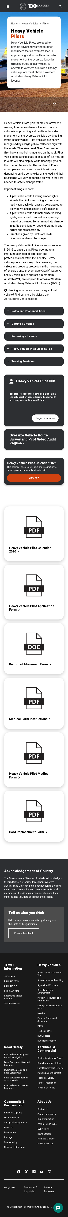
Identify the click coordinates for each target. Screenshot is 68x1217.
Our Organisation (45, 1119)
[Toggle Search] (60, 6)
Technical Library (45, 1077)
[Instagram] (49, 1172)
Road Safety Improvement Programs (16, 1087)
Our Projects (43, 1128)
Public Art (8, 1127)
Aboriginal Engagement (15, 1122)
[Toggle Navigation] (8, 6)
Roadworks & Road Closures (13, 997)
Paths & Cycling (11, 990)
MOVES (41, 1013)
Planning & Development (49, 1073)
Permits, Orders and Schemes (47, 1020)
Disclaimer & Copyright (30, 1189)
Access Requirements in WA (49, 974)
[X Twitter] (26, 1172)
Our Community (11, 1117)
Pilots (40, 1026)
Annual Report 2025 (47, 1124)
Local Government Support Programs (17, 1064)
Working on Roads (46, 1087)
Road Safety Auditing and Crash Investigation (16, 1056)
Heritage (8, 1137)
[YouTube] (41, 1172)
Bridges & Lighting (13, 1112)
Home (14, 24)
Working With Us (45, 1143)
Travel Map (9, 976)
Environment (10, 1132)
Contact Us (42, 1109)
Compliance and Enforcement (45, 992)
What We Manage (46, 1138)
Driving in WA (10, 986)
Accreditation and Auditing (50, 980)
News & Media (44, 1133)
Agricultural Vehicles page (20, 299)
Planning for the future (15, 1147)
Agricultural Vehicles (47, 985)
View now (34, 478)
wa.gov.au (9, 1187)
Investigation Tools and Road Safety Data (15, 1071)
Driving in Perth (11, 981)
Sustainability (10, 1142)
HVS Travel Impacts (46, 1040)
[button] (34, 311)
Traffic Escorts (44, 1031)
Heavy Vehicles (30, 24)
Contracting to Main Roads (50, 1058)
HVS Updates (43, 1035)
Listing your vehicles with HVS (49, 1007)
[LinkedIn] (34, 1172)
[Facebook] (18, 1172)
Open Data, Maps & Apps (49, 1063)
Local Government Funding (50, 1068)
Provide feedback (23, 933)
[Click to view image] (54, 104)
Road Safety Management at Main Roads (16, 1079)
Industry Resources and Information (49, 999)
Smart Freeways (12, 1003)
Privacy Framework (46, 1114)
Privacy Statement (49, 1189)
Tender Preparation (46, 1082)
